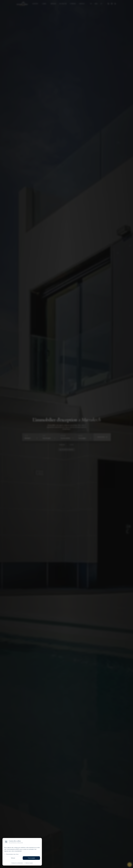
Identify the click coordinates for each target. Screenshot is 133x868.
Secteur (63, 435)
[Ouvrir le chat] (129, 864)
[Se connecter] (115, 3)
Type (44, 435)
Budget (80, 435)
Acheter (35, 3)
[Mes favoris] (111, 3)
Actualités (63, 3)
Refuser (13, 858)
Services (53, 3)
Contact (82, 3)
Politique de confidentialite (17, 863)
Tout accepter (31, 858)
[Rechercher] (108, 3)
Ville (26, 435)
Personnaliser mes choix (12, 854)
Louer (44, 3)
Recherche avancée (67, 449)
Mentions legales (29, 863)
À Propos (73, 3)
